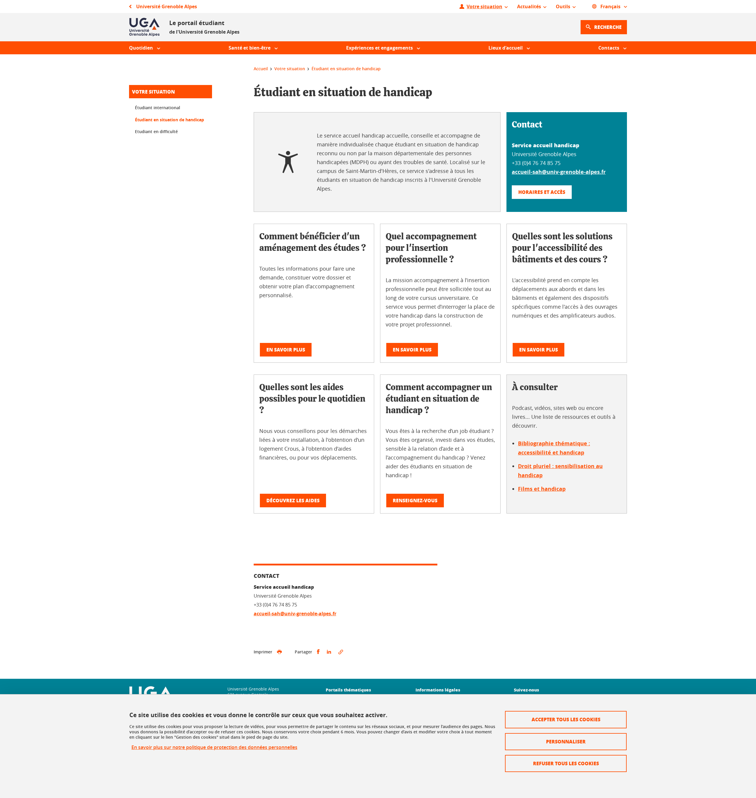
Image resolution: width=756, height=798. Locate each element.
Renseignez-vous (415, 500)
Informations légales (438, 690)
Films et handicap (542, 489)
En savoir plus (285, 349)
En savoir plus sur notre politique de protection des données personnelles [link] (214, 747)
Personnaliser (566, 741)
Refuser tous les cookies (566, 763)
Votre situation (153, 91)
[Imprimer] (279, 651)
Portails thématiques (348, 690)
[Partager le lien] (340, 651)
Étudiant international (157, 107)
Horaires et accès (541, 192)
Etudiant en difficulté (156, 131)
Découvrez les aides (293, 500)
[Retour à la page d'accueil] (144, 27)
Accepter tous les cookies (566, 719)
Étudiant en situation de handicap (169, 119)
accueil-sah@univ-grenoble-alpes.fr (559, 172)
